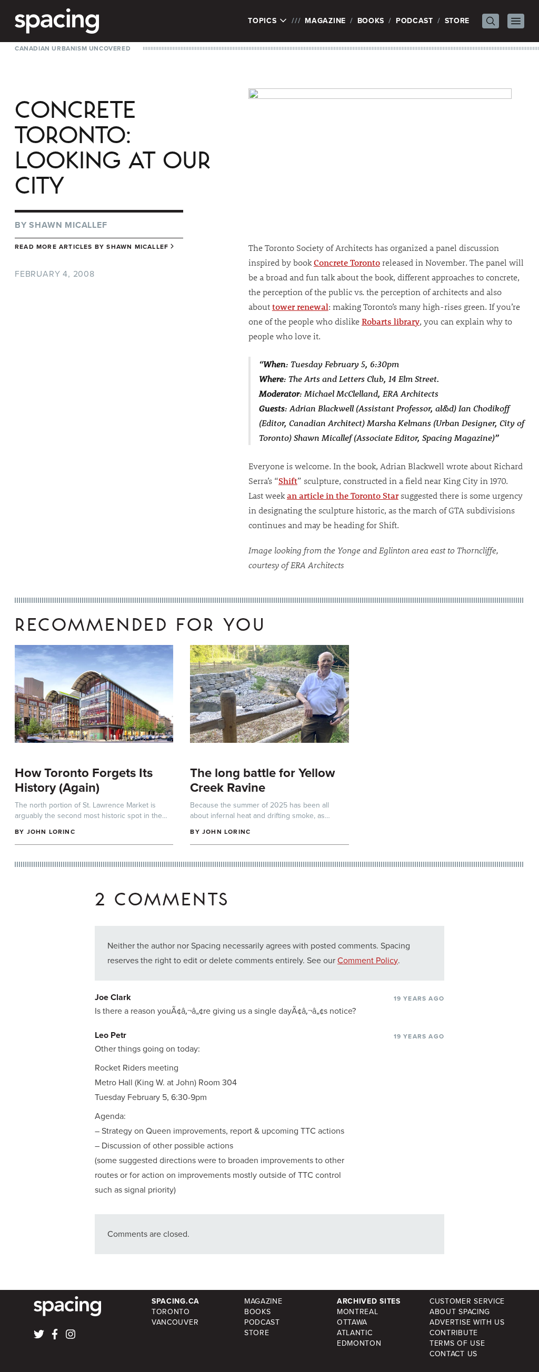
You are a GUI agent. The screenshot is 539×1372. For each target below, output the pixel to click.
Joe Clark (113, 997)
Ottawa (352, 1322)
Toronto (171, 1311)
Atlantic (355, 1332)
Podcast (414, 20)
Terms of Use (457, 1343)
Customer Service (467, 1301)
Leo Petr (110, 1035)
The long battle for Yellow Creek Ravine (262, 780)
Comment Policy (367, 960)
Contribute (454, 1332)
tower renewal (300, 306)
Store (457, 20)
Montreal (357, 1311)
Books (371, 20)
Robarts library (391, 321)
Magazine (325, 20)
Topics (263, 21)
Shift (287, 480)
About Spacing (460, 1311)
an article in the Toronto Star (342, 495)
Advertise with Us (467, 1322)
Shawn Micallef (68, 225)
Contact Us (453, 1353)
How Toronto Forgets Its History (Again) (84, 780)
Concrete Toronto (347, 262)
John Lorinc (51, 831)
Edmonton (359, 1343)
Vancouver (175, 1322)
